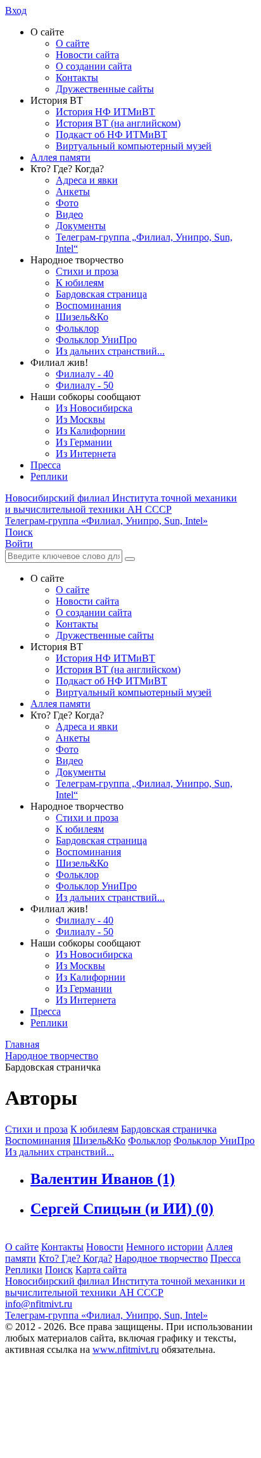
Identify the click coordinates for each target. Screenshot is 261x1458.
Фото (67, 203)
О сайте (72, 43)
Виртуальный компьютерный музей (134, 146)
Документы (81, 225)
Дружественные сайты (105, 89)
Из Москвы (80, 419)
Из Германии (84, 442)
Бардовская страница (101, 294)
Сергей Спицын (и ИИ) (121, 1208)
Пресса (45, 465)
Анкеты (73, 191)
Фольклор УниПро (96, 339)
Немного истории (164, 1246)
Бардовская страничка (169, 1129)
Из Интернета (86, 453)
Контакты (77, 77)
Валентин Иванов (102, 1179)
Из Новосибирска (94, 408)
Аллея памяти (60, 157)
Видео (69, 214)
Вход (16, 10)
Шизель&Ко (82, 316)
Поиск (59, 1269)
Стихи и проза (87, 271)
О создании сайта (94, 66)
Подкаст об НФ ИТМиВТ (111, 134)
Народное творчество (161, 1258)
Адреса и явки (87, 180)
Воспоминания (88, 305)
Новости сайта (87, 54)
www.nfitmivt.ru (125, 1349)
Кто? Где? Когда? (75, 1258)
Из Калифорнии (90, 430)
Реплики (49, 476)
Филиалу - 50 (84, 385)
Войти (19, 543)
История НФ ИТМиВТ (105, 111)
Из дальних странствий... (110, 351)
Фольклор (77, 328)
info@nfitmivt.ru (38, 1303)
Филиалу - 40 (84, 373)
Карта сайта (101, 1269)
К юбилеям (80, 282)
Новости (105, 1246)
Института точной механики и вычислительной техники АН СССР (121, 504)
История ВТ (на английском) (118, 123)
